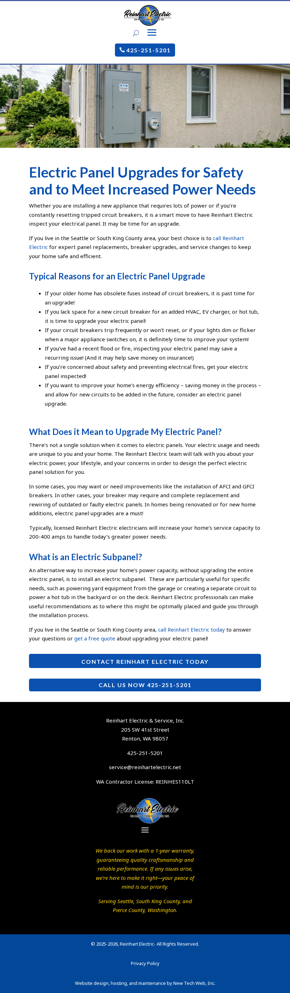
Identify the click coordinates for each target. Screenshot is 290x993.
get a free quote (94, 638)
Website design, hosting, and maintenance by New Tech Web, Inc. (145, 983)
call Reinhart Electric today (191, 629)
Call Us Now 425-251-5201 (145, 684)
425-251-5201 (148, 50)
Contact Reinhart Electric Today (145, 661)
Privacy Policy (145, 963)
